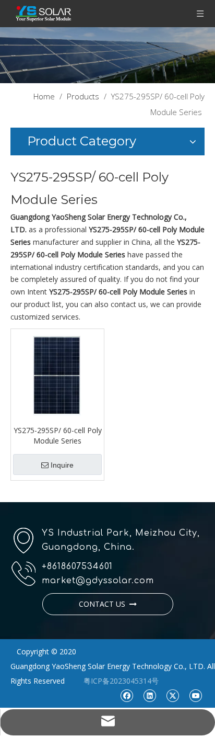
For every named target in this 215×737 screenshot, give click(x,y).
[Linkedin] (149, 695)
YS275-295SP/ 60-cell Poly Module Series (58, 435)
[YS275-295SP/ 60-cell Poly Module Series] (57, 374)
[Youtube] (195, 695)
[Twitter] (172, 695)
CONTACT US (104, 604)
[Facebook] (126, 695)
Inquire (62, 465)
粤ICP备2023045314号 (121, 681)
